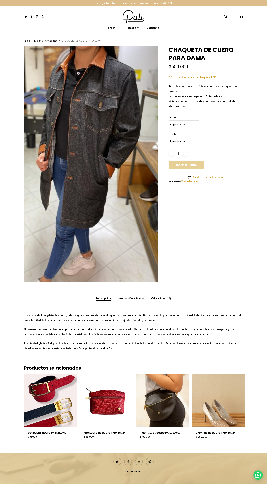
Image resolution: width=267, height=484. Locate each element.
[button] (258, 475)
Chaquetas (51, 40)
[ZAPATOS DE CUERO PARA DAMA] (218, 400)
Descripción (103, 298)
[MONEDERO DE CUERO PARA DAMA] (106, 400)
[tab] (103, 298)
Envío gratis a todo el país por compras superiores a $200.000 (133, 3)
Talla (173, 134)
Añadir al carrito (186, 165)
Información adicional (131, 298)
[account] (233, 16)
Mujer (37, 40)
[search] (225, 16)
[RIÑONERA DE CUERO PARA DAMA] (162, 400)
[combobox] (184, 124)
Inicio (27, 40)
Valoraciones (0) (161, 298)
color (173, 117)
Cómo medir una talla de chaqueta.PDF (192, 77)
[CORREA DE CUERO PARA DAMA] (50, 400)
